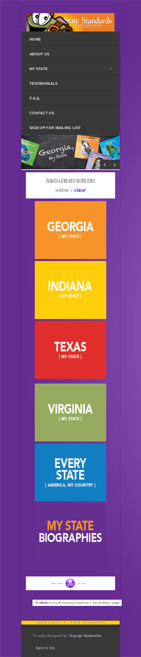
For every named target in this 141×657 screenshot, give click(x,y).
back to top (45, 648)
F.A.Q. (35, 98)
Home (35, 39)
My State (39, 69)
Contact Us (42, 113)
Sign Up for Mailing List (55, 128)
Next (114, 164)
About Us (39, 54)
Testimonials (44, 83)
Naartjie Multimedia (85, 636)
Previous (105, 164)
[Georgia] (70, 152)
